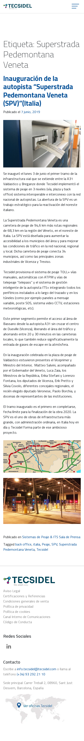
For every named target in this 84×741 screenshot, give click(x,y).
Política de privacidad (18, 606)
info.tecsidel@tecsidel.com (36, 669)
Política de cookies (16, 611)
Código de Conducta (17, 622)
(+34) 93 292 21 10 (31, 674)
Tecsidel (42, 549)
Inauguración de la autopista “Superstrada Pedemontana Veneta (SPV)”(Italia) (38, 91)
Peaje (46, 544)
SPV (54, 544)
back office (23, 544)
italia (36, 544)
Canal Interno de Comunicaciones (26, 616)
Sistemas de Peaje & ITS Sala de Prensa (51, 537)
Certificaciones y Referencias (24, 596)
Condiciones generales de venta (26, 601)
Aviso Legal (11, 591)
